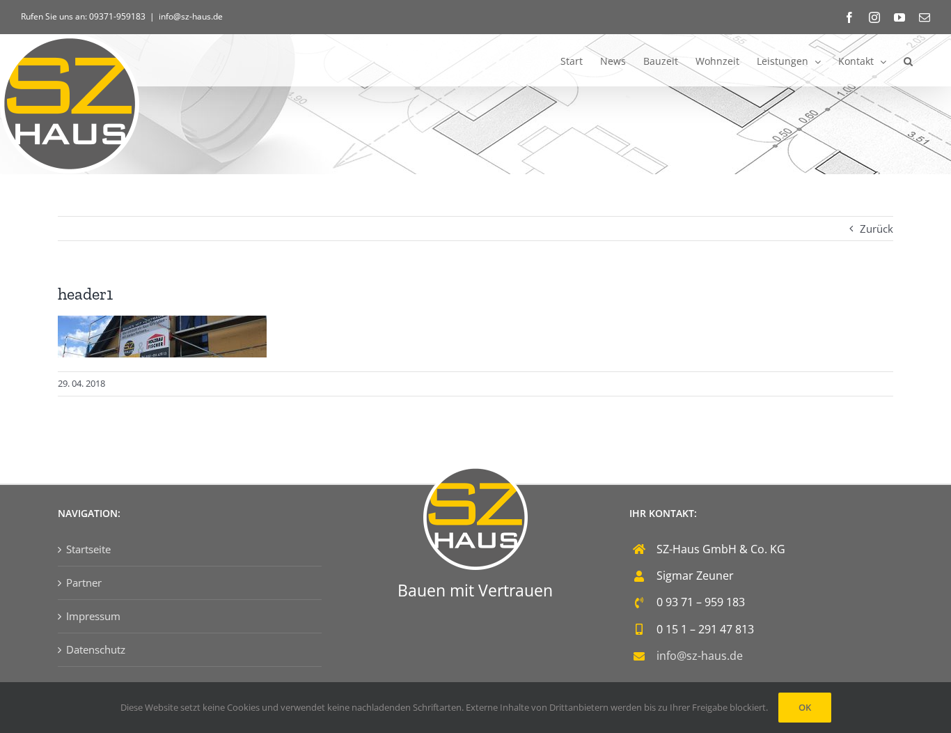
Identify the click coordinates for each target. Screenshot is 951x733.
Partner (84, 582)
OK (805, 707)
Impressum (93, 616)
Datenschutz (95, 649)
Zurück (876, 229)
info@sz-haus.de (191, 16)
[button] (908, 60)
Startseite (88, 549)
